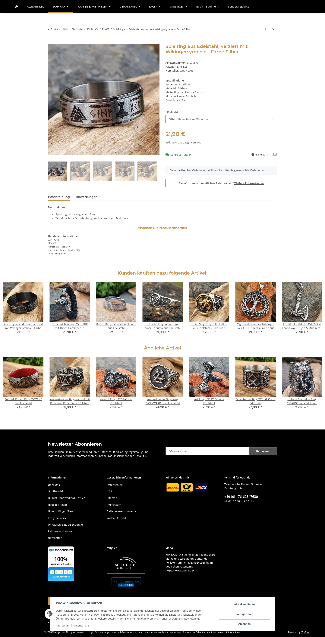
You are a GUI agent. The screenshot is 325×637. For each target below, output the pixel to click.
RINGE (183, 66)
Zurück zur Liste (59, 29)
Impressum (62, 625)
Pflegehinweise (57, 518)
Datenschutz (81, 625)
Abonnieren (262, 451)
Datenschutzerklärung (114, 452)
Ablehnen (244, 623)
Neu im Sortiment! (207, 6)
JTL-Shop (305, 632)
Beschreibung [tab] (59, 197)
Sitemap (112, 498)
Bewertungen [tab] (86, 197)
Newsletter (55, 538)
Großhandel (55, 491)
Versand (196, 142)
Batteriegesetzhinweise (121, 511)
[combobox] (221, 119)
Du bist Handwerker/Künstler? (67, 498)
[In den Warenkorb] (51, 42)
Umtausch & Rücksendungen (66, 524)
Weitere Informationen (249, 183)
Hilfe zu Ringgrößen (60, 511)
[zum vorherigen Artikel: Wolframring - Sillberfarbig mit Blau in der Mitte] (265, 29)
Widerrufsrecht (116, 518)
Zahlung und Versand (61, 531)
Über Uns (54, 485)
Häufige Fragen (57, 504)
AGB (109, 491)
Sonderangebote (238, 6)
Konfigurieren (244, 614)
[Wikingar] (16, 6)
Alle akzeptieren (244, 604)
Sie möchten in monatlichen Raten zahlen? (221, 183)
